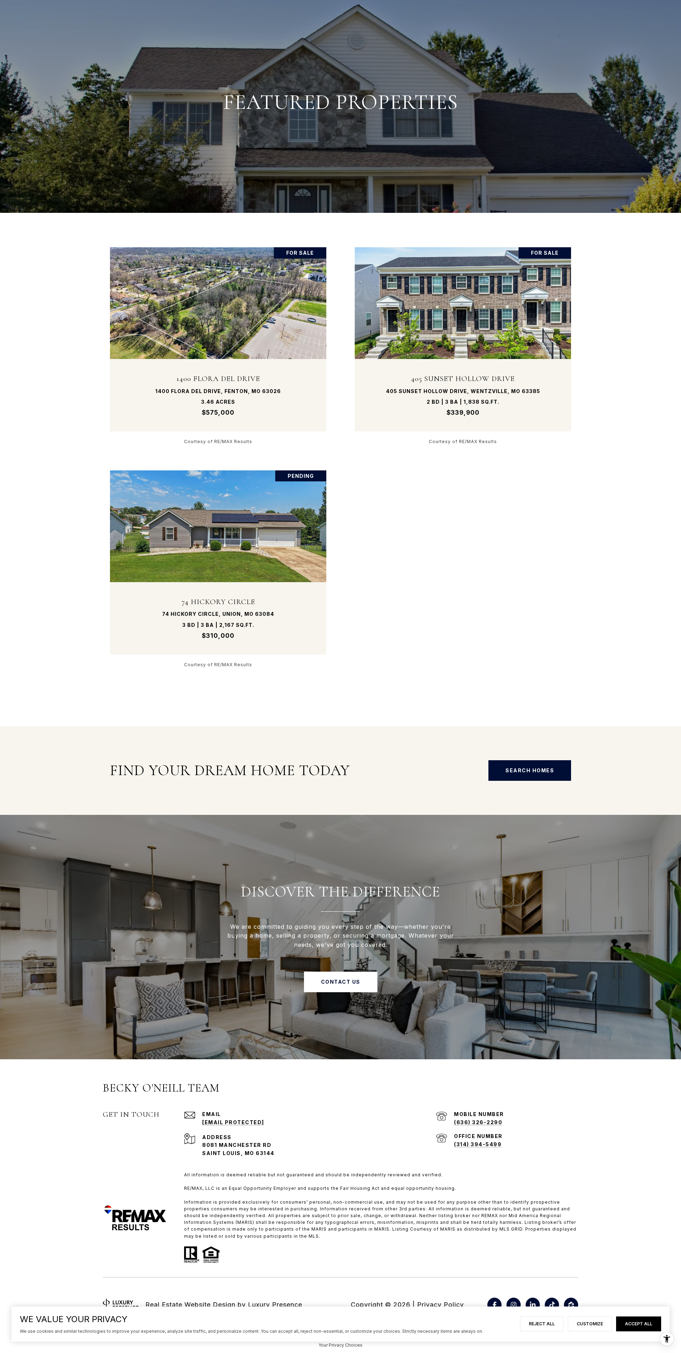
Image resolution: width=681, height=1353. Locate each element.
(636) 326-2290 (478, 1122)
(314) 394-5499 (478, 1144)
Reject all (542, 1323)
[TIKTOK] (552, 1305)
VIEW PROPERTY (218, 345)
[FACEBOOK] (494, 1305)
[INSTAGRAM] (513, 1305)
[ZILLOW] (571, 1305)
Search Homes (529, 770)
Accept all (638, 1323)
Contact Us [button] (340, 982)
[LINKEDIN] (533, 1305)
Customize (590, 1323)
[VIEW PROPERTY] (218, 339)
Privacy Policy (440, 1304)
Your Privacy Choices (340, 1345)
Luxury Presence (275, 1304)
